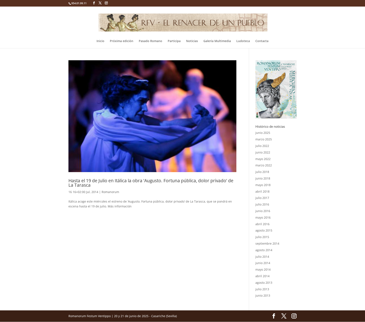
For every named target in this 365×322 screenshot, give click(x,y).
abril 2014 (262, 276)
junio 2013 (262, 295)
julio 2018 (262, 172)
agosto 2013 (263, 283)
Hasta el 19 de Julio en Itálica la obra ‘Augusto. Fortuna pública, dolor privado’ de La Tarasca (150, 183)
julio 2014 (262, 257)
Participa (174, 41)
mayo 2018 (263, 185)
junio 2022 (262, 152)
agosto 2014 (263, 250)
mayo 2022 (263, 159)
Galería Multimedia (217, 41)
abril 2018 (262, 191)
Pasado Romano (150, 41)
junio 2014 (262, 263)
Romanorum (110, 192)
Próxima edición (121, 41)
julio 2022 (262, 146)
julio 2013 (262, 289)
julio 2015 (262, 237)
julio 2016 (262, 204)
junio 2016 (262, 211)
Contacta (261, 41)
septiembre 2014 (267, 243)
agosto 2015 (263, 230)
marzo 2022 (263, 165)
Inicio (100, 41)
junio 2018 (262, 178)
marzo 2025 (263, 139)
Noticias (192, 41)
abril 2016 (262, 224)
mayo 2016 (263, 217)
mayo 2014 (263, 269)
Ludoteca (243, 41)
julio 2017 (262, 198)
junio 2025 (262, 133)
